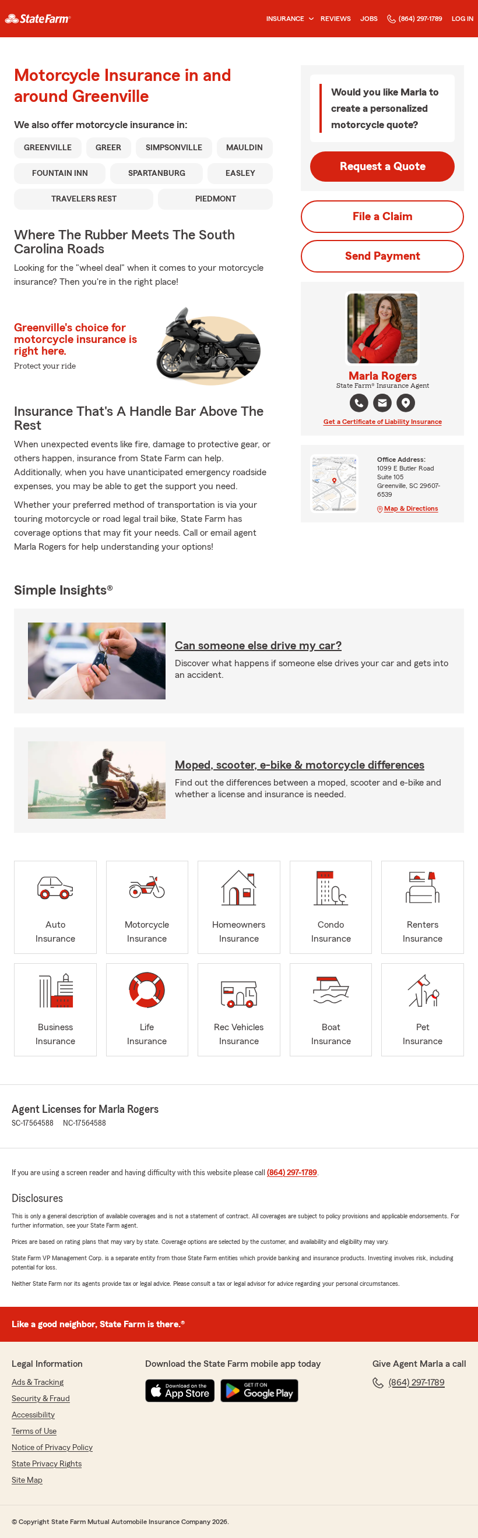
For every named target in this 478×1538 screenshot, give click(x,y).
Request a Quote (383, 166)
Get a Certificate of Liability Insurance (383, 421)
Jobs (369, 18)
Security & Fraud (41, 1399)
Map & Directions (411, 508)
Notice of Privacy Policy (52, 1448)
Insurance (285, 18)
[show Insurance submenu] (309, 18)
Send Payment (382, 256)
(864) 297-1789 (420, 18)
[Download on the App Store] (180, 1390)
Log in (462, 18)
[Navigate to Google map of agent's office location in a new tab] (405, 403)
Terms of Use (34, 1431)
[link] (38, 18)
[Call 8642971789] (359, 403)
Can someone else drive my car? (258, 646)
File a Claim (383, 216)
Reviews (336, 18)
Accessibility (33, 1415)
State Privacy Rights (47, 1464)
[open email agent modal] (382, 404)
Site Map (27, 1480)
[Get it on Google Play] (259, 1390)
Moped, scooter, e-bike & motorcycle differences (299, 765)
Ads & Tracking (38, 1382)
